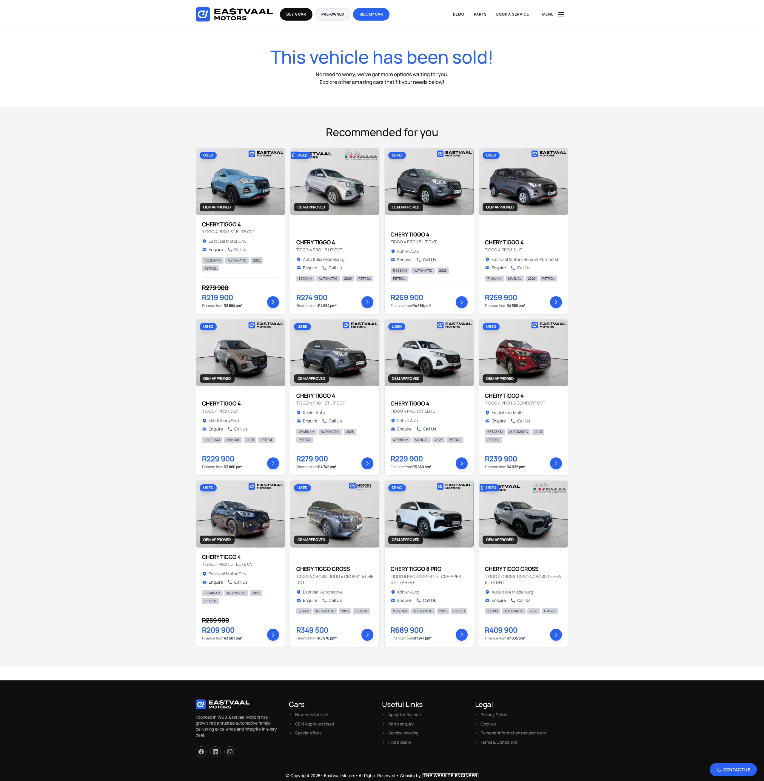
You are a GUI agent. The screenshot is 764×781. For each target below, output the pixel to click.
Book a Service (512, 14)
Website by (439, 775)
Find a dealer (400, 742)
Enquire (216, 249)
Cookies (488, 724)
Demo (459, 14)
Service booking (403, 733)
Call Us (240, 249)
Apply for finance (404, 714)
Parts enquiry (401, 724)
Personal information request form (513, 733)
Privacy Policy (493, 714)
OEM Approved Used (314, 724)
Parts (480, 14)
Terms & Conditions (498, 742)
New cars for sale (311, 714)
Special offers (308, 733)
